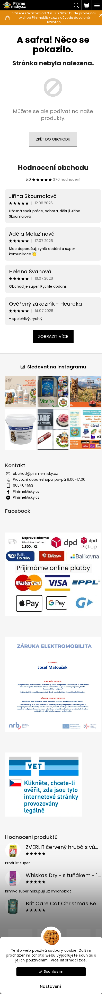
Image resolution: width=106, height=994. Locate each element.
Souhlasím (53, 971)
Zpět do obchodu (51, 139)
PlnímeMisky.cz (26, 488)
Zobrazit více (51, 336)
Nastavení (50, 986)
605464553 (23, 482)
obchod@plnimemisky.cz (35, 470)
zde (82, 960)
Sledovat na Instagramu (54, 367)
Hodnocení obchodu (51, 167)
